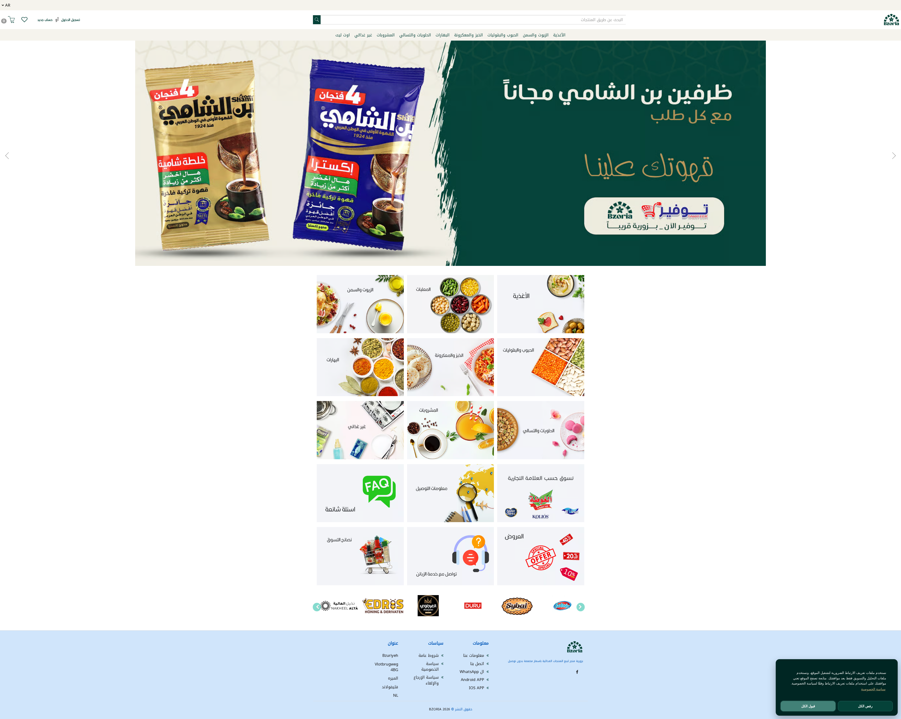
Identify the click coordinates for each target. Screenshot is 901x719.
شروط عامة (429, 655)
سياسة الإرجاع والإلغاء (426, 680)
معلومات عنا (473, 655)
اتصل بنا (477, 663)
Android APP (472, 679)
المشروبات (386, 35)
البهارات (443, 35)
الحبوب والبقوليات (503, 35)
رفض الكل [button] (865, 706)
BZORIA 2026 (439, 709)
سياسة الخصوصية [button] (873, 689)
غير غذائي (363, 35)
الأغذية (559, 35)
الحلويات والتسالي (415, 35)
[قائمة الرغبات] (24, 20)
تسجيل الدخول (70, 20)
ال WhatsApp (472, 671)
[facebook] (577, 672)
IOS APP (476, 688)
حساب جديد (45, 20)
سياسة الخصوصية (430, 666)
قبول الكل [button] (808, 706)
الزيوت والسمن (536, 35)
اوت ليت (343, 35)
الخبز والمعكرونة (468, 35)
